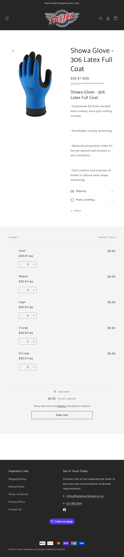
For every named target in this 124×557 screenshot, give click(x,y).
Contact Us (15, 509)
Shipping (75, 83)
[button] (7, 18)
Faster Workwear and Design (31, 549)
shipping (61, 406)
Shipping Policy (17, 479)
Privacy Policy (17, 501)
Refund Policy (17, 486)
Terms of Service (18, 494)
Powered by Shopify (55, 549)
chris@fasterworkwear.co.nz (84, 496)
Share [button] (77, 210)
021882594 (74, 503)
